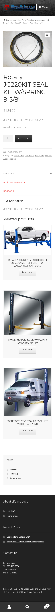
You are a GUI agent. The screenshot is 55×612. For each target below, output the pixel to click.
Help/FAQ (14, 474)
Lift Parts (29, 155)
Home (8, 20)
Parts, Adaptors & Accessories (33, 20)
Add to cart (24, 138)
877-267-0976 (13, 566)
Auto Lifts (16, 20)
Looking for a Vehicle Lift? (18, 537)
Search (27, 607)
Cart (42, 604)
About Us (13, 470)
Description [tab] (9, 173)
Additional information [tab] (14, 182)
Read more (27, 272)
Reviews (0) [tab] (9, 191)
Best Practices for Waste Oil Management (25, 542)
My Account (9, 607)
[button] (47, 35)
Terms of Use (15, 478)
